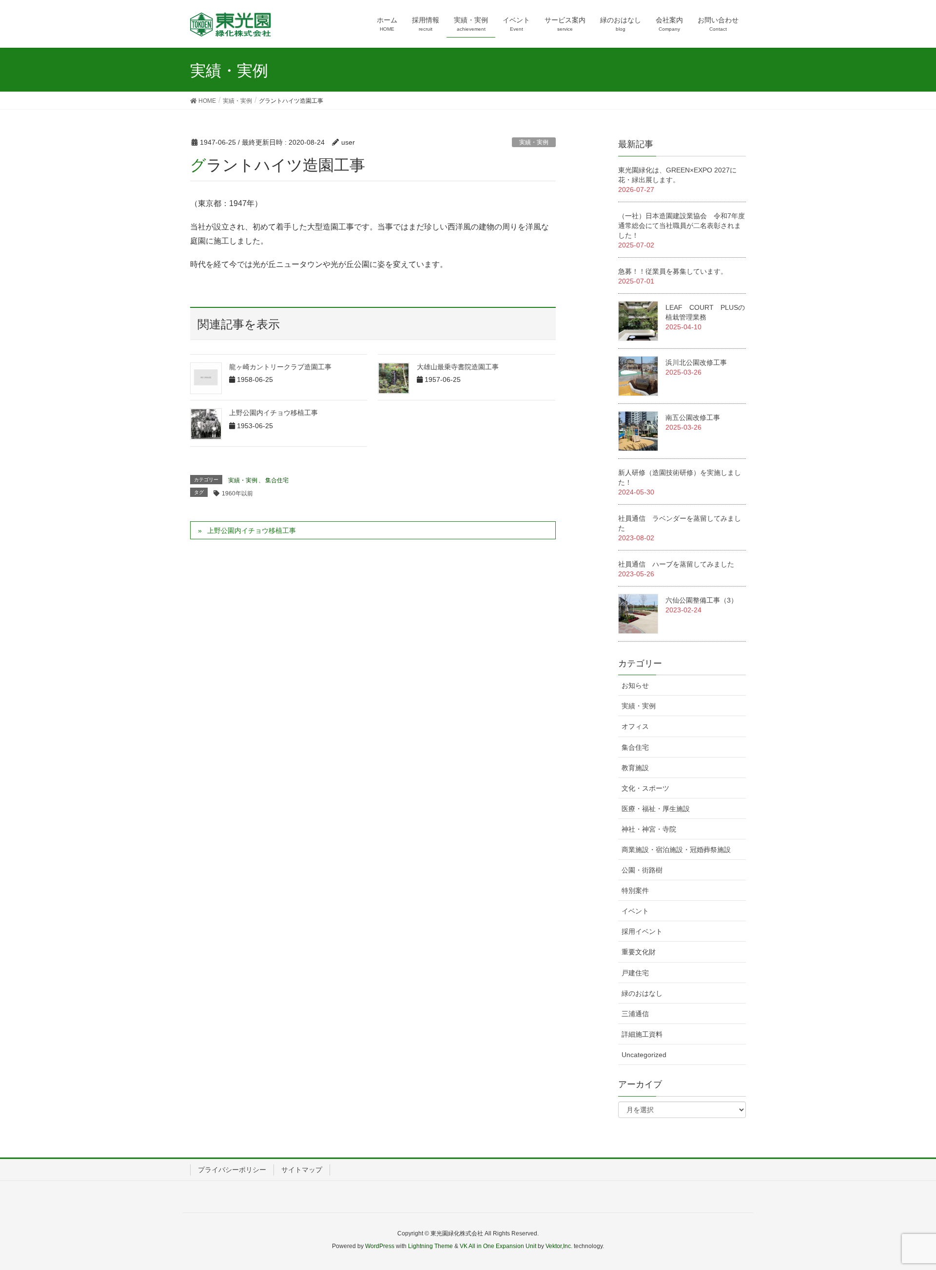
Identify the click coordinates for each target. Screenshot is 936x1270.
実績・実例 (533, 142)
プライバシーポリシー (232, 1170)
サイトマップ (301, 1170)
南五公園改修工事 (692, 417)
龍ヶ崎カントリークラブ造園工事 (280, 367)
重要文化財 (639, 952)
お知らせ (635, 685)
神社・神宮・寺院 (649, 829)
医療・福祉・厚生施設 (656, 809)
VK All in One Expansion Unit (498, 1246)
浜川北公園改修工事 (696, 362)
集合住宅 (277, 480)
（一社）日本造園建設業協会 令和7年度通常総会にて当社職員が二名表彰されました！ (681, 225)
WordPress (379, 1246)
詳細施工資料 (642, 1034)
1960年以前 (237, 493)
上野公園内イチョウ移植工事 (273, 413)
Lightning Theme (430, 1246)
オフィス (635, 726)
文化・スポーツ (645, 788)
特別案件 (635, 890)
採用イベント (642, 931)
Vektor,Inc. (559, 1246)
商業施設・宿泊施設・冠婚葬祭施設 (676, 849)
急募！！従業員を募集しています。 (672, 271)
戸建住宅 (635, 973)
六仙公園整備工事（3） (701, 600)
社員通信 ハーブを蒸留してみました (676, 564)
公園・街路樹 (642, 870)
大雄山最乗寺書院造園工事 (458, 367)
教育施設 (635, 768)
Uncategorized (644, 1055)
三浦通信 (635, 1014)
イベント (635, 911)
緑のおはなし (642, 993)
